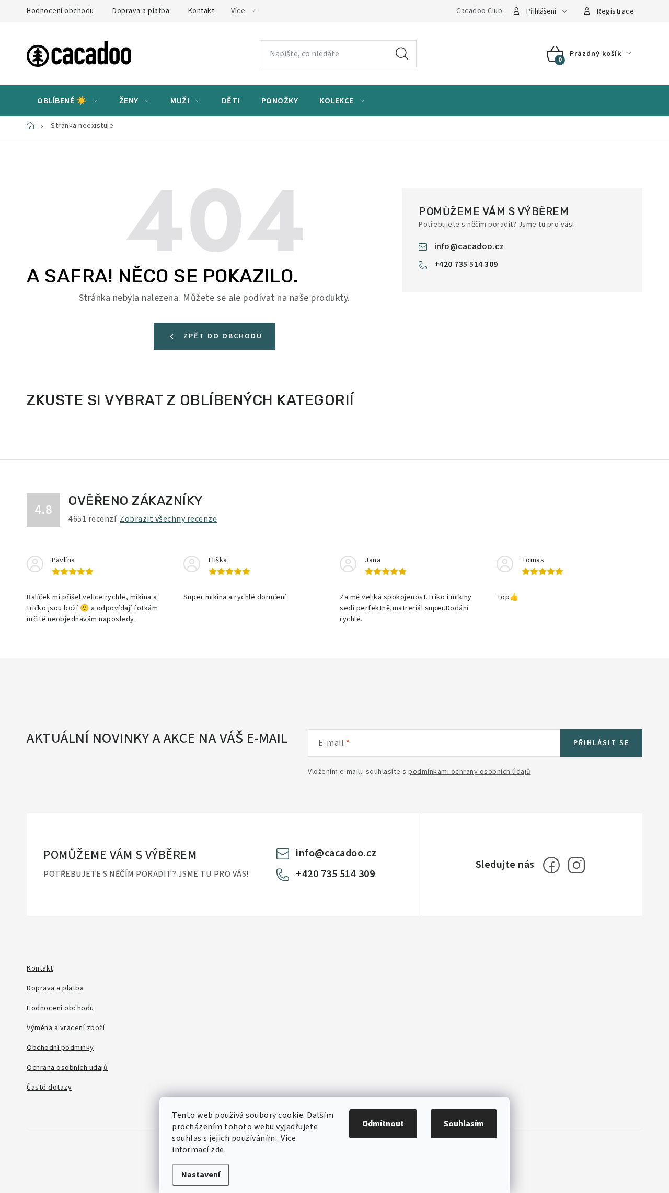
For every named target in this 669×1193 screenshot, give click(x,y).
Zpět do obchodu (222, 336)
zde (217, 1149)
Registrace (615, 11)
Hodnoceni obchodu (60, 1008)
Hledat (402, 53)
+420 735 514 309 (466, 264)
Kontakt (201, 11)
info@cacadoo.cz (469, 246)
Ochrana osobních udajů (67, 1067)
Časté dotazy (49, 1087)
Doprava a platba (140, 11)
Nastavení (200, 1174)
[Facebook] (551, 865)
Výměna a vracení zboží (66, 1028)
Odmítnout (383, 1123)
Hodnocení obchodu (60, 11)
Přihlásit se (601, 743)
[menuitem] (67, 100)
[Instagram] (576, 865)
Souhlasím (464, 1123)
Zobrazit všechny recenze (168, 519)
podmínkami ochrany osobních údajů (469, 771)
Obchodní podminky (60, 1048)
